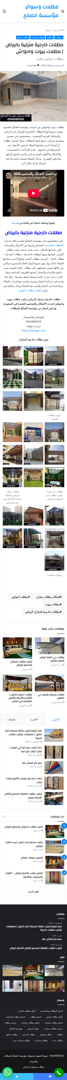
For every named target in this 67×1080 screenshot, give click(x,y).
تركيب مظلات (10, 1022)
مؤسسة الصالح (15, 1028)
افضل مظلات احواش (30, 290)
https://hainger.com (33, 330)
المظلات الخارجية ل (53, 245)
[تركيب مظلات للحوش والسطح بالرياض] (17, 647)
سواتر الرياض (33, 1028)
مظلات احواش (20, 597)
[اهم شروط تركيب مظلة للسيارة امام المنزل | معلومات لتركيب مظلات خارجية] (53, 735)
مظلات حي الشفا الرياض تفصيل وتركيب (52, 659)
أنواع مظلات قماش (54, 1016)
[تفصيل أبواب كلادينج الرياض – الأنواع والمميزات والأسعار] (54, 877)
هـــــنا (15, 223)
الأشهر (56, 719)
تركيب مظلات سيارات (53, 1028)
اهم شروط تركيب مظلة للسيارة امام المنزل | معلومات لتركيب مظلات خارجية (23, 734)
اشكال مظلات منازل (48, 597)
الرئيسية (57, 30)
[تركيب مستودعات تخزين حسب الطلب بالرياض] (54, 846)
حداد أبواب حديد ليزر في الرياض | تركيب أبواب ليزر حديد (25, 749)
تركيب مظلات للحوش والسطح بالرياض (21, 663)
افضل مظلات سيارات (30, 1022)
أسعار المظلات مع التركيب (51, 1011)
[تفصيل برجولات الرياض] (54, 862)
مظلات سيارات (41, 1040)
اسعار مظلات (35, 1016)
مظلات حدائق (23, 37)
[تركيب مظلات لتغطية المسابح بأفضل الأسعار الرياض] (53, 798)
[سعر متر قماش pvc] (53, 767)
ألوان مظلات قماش (26, 1011)
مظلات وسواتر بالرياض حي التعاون (51, 696)
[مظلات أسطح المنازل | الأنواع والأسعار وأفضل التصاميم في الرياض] (17, 683)
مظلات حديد (57, 1040)
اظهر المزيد (33, 891)
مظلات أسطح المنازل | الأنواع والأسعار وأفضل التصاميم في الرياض (20, 698)
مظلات (47, 30)
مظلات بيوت (53, 604)
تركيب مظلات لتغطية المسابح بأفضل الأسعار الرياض (23, 796)
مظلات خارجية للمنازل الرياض (42, 611)
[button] (7, 1072)
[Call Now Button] (59, 1072)
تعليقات (11, 719)
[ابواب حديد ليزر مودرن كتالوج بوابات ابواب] (53, 783)
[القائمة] (4, 12)
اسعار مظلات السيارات (15, 1016)
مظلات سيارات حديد (21, 1040)
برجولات (58, 37)
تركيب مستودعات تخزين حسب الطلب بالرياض (24, 844)
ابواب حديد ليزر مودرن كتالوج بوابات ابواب (24, 780)
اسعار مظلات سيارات (53, 1022)
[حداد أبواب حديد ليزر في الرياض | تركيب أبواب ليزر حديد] (53, 752)
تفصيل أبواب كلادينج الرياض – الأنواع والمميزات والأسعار (24, 875)
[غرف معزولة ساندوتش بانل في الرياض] (12, 986)
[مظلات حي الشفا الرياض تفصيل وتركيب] (49, 645)
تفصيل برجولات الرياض (32, 857)
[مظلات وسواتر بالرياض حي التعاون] (49, 683)
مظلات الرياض (28, 1034)
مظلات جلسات (37, 37)
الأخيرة (34, 719)
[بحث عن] (62, 12)
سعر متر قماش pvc (32, 763)
